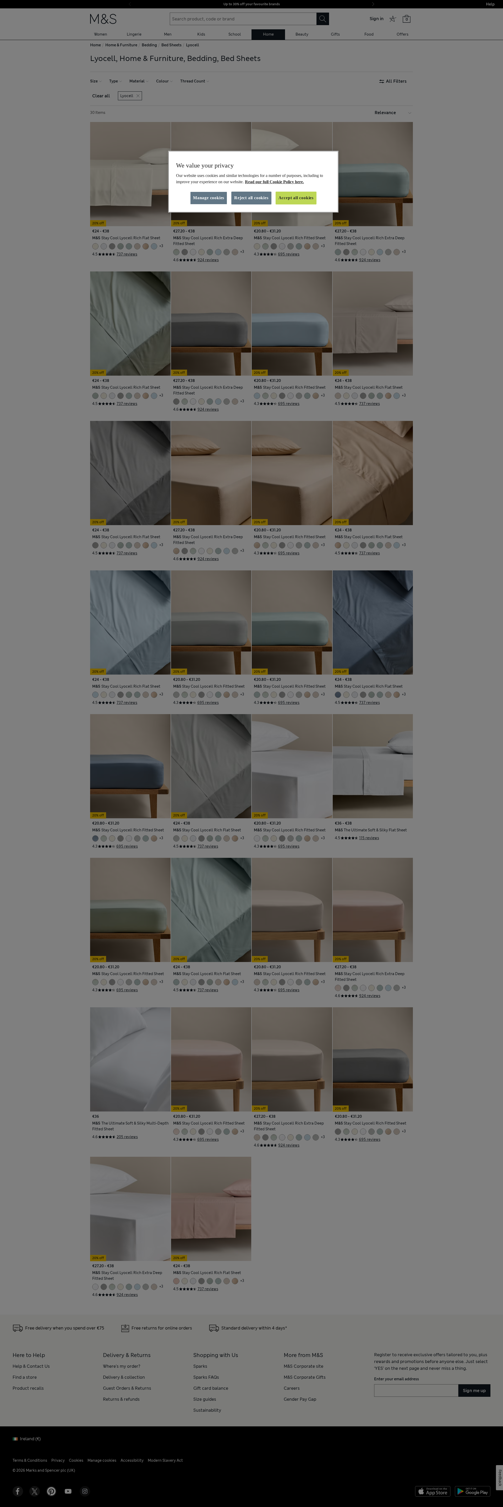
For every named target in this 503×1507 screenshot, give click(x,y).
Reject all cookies (251, 198)
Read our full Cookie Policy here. (274, 182)
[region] (253, 182)
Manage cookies (208, 198)
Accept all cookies (296, 198)
